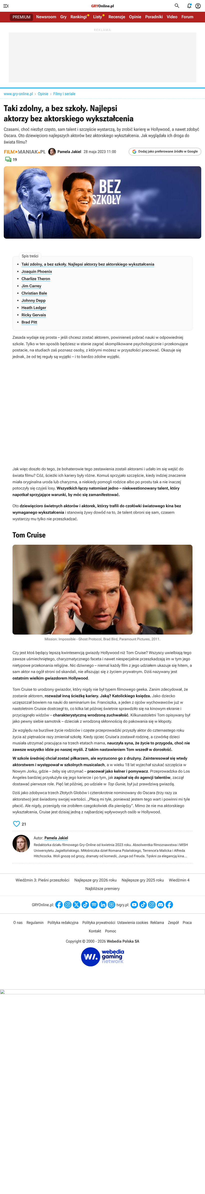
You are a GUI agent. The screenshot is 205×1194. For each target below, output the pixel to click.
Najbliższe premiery (102, 888)
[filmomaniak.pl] (25, 152)
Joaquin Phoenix (37, 271)
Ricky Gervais (34, 315)
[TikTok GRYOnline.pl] (85, 904)
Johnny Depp (34, 300)
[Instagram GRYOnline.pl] (68, 904)
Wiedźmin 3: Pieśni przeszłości (42, 880)
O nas (17, 922)
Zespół (173, 922)
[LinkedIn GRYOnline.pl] (102, 904)
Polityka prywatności (98, 922)
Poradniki (154, 16)
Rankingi (78, 16)
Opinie (135, 16)
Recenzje (116, 16)
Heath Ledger (34, 307)
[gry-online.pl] (102, 6)
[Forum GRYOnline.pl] (111, 904)
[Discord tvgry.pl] (160, 904)
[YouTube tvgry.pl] (134, 904)
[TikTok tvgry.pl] (143, 904)
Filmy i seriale (64, 93)
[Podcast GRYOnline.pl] (94, 904)
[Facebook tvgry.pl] (169, 904)
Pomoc (110, 931)
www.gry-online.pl (18, 93)
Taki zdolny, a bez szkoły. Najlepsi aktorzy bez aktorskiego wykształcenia (88, 264)
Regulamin (35, 922)
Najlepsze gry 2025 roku (143, 880)
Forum (188, 16)
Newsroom (46, 16)
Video (172, 16)
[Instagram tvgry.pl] (152, 904)
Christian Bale (34, 293)
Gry (63, 16)
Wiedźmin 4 (179, 880)
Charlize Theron (36, 278)
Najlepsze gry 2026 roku (95, 880)
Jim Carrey (31, 286)
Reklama (157, 922)
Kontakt (95, 931)
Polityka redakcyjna (63, 922)
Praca (187, 922)
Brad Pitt (29, 322)
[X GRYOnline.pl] (76, 904)
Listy (97, 16)
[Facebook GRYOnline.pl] (59, 904)
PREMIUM (21, 17)
